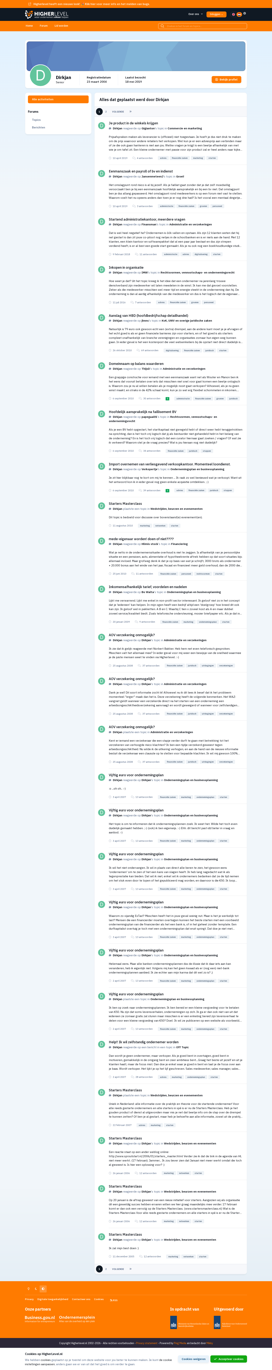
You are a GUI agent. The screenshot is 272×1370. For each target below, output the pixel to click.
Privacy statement (146, 1343)
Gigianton (148, 128)
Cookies (99, 1299)
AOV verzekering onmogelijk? (132, 635)
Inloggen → (216, 14)
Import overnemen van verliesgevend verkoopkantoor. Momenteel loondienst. (170, 464)
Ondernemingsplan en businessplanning (197, 469)
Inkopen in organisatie (126, 267)
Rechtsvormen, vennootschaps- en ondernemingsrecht (198, 272)
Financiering (179, 544)
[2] (239, 14)
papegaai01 (149, 417)
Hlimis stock (150, 544)
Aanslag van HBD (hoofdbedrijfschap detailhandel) (148, 315)
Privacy (29, 1299)
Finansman (149, 224)
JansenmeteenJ (152, 176)
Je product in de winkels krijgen (133, 123)
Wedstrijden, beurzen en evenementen (176, 509)
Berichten (38, 127)
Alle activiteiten (42, 99)
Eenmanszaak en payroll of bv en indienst (141, 171)
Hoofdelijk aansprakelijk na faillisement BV (142, 411)
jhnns (145, 320)
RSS (114, 1300)
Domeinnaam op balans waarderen (136, 363)
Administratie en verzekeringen (190, 224)
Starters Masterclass (125, 503)
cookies (46, 1360)
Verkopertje (149, 469)
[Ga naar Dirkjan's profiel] (101, 125)
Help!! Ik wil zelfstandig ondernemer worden (144, 1042)
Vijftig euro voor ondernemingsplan (136, 775)
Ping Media (180, 1343)
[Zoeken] (162, 26)
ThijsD (146, 368)
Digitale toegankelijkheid (52, 1299)
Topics (36, 120)
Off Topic (182, 1047)
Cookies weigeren (194, 1359)
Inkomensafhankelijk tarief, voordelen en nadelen (148, 587)
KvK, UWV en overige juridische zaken (187, 320)
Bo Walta (148, 592)
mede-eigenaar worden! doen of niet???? (141, 539)
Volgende (118, 111)
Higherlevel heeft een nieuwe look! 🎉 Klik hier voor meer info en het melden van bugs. (91, 4)
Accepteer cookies (231, 1359)
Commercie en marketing (185, 128)
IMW (145, 272)
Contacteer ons (81, 1299)
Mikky (209, 1343)
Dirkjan (117, 128)
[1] (233, 14)
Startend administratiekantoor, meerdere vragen (147, 219)
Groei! (180, 176)
